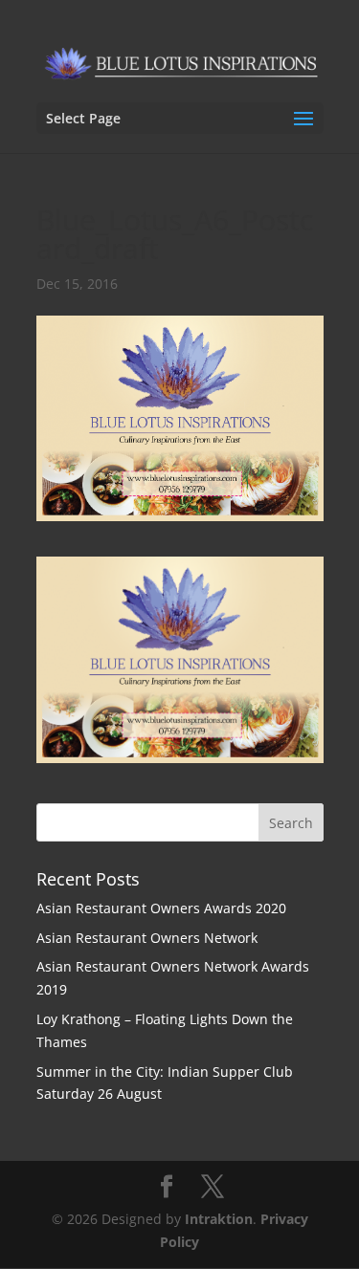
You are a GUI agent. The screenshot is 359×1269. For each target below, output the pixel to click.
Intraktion (219, 1219)
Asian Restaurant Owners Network (147, 938)
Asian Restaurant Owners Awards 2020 (161, 908)
